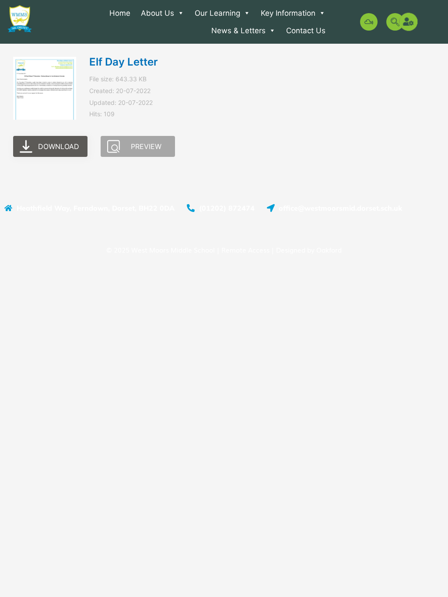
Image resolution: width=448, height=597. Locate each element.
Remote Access (245, 249)
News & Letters (238, 30)
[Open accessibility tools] (409, 21)
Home (119, 13)
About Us (157, 13)
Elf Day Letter (123, 62)
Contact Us (306, 30)
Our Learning (217, 13)
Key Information (288, 13)
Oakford (329, 249)
